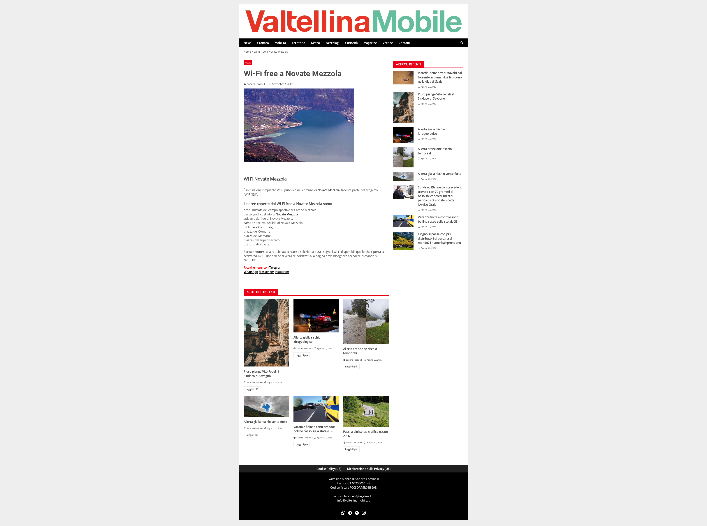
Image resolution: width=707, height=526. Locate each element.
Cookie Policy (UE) (328, 469)
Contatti (404, 43)
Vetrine (388, 43)
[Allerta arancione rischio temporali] (365, 321)
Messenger (266, 272)
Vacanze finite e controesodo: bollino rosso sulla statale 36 (314, 429)
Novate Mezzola (329, 190)
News (247, 43)
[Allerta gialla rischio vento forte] (266, 406)
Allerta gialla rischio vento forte (265, 422)
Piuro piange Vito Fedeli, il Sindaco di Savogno (261, 373)
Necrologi (332, 43)
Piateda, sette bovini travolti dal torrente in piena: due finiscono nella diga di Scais (440, 77)
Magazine (370, 43)
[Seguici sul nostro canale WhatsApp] (343, 513)
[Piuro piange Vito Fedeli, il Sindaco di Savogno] (266, 332)
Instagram (282, 272)
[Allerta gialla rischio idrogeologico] (316, 315)
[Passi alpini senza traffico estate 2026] (365, 411)
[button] (461, 43)
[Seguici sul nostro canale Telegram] (350, 513)
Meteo (315, 43)
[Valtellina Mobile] (353, 21)
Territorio (298, 43)
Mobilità (280, 43)
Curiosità (351, 43)
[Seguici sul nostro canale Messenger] (357, 513)
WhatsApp (251, 272)
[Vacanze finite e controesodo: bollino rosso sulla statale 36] (316, 409)
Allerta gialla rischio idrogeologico (307, 339)
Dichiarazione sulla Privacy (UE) (369, 469)
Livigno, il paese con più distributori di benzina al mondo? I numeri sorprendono (439, 238)
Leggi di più (252, 389)
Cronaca (263, 43)
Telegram (275, 267)
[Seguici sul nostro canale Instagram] (364, 513)
